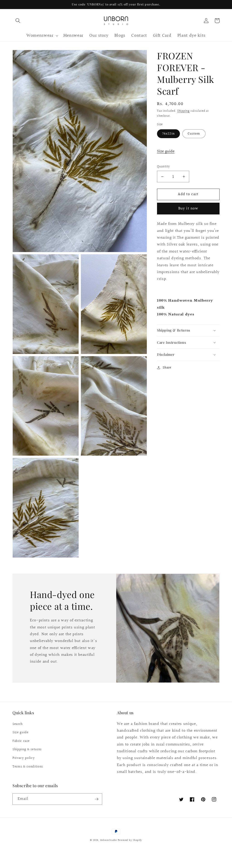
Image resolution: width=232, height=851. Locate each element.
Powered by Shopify (130, 840)
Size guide (165, 151)
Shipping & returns (27, 749)
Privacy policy (23, 758)
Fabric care (20, 741)
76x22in (168, 133)
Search (17, 724)
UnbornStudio (108, 840)
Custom (194, 133)
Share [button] (167, 367)
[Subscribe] (96, 799)
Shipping (183, 111)
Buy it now (188, 209)
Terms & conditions (27, 766)
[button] (17, 20)
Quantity (163, 166)
